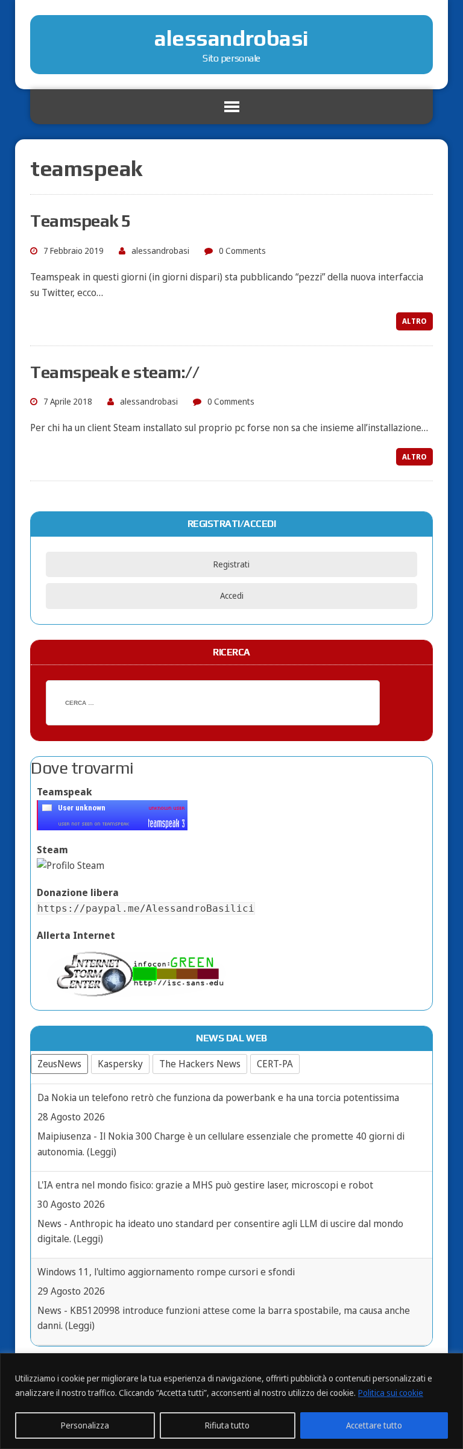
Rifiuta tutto (227, 1425)
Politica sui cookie (390, 1392)
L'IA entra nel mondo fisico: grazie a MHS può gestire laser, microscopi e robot (205, 1185)
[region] (231, 1401)
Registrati (231, 564)
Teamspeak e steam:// (114, 372)
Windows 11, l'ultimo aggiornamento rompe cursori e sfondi (166, 1271)
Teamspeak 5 (80, 220)
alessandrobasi (160, 250)
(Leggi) (101, 1151)
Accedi (232, 595)
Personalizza (85, 1425)
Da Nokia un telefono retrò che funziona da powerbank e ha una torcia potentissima (218, 1097)
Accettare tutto (374, 1425)
